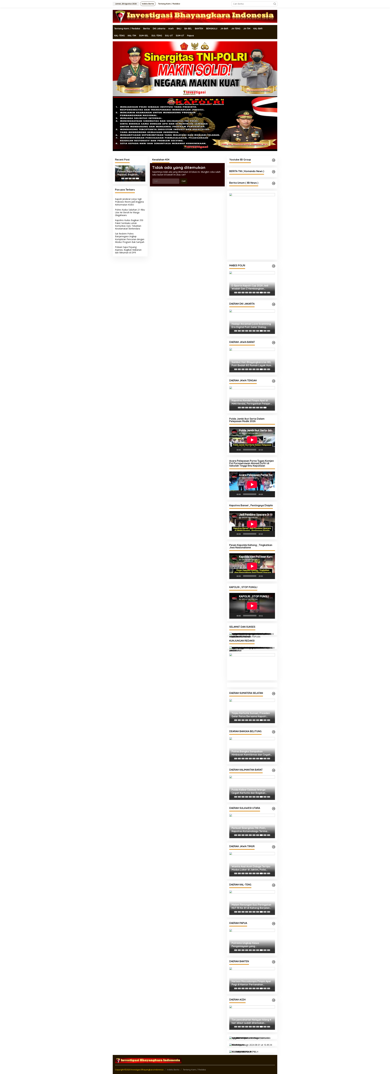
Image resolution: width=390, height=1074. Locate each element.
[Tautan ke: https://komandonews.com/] (273, 172)
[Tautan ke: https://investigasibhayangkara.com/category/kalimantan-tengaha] (273, 885)
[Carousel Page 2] (126, 178)
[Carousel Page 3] (130, 178)
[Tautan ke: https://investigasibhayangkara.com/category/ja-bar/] (273, 342)
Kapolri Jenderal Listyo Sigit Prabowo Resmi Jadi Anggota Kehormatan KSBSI (129, 202)
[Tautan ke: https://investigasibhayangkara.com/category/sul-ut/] (273, 808)
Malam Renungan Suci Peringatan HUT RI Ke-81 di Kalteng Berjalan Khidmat (251, 906)
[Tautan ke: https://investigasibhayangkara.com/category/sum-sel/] (273, 693)
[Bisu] (266, 449)
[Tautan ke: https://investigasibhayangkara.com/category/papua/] (273, 923)
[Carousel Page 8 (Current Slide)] (261, 292)
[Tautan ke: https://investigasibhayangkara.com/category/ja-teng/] (273, 381)
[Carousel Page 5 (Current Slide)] (137, 178)
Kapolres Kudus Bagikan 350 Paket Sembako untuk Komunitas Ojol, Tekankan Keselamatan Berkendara (129, 224)
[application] (252, 440)
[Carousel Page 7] (257, 292)
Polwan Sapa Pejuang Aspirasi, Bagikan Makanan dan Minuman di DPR (130, 173)
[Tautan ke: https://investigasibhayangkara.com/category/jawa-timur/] (273, 847)
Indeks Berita (173, 1069)
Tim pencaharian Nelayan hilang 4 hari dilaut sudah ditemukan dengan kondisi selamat (251, 1021)
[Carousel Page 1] (122, 178)
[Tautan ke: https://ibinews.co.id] (273, 183)
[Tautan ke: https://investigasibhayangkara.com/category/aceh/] (273, 1000)
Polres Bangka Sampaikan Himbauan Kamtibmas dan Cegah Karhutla (251, 753)
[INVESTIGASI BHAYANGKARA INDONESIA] (195, 16)
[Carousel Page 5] (250, 292)
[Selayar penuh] (271, 449)
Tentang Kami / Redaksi (194, 1069)
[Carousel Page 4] (133, 178)
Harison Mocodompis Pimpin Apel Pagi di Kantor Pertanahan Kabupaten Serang (251, 983)
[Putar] (233, 449)
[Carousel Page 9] (264, 292)
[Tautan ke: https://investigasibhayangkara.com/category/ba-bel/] (273, 732)
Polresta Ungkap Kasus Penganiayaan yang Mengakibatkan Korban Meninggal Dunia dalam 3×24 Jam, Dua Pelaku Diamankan (252, 944)
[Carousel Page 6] (253, 292)
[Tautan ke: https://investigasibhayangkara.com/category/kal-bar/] (273, 770)
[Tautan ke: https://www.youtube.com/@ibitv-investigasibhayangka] (273, 160)
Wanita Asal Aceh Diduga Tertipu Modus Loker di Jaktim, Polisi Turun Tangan (251, 868)
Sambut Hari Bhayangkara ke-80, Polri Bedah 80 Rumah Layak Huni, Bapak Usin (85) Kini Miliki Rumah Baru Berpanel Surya (252, 364)
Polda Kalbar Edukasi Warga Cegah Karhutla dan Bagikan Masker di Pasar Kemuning (248, 791)
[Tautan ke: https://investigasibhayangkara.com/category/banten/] (273, 962)
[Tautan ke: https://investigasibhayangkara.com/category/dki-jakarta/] (273, 304)
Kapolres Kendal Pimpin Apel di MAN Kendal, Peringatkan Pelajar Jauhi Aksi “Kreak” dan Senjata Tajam (251, 402)
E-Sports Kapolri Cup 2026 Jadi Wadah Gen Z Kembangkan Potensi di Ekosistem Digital (250, 287)
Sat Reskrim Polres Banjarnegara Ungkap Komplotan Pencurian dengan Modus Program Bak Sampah (129, 237)
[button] (274, 3)
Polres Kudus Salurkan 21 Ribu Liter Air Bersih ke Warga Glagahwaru (130, 212)
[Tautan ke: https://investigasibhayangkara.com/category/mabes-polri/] (273, 266)
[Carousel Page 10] (268, 292)
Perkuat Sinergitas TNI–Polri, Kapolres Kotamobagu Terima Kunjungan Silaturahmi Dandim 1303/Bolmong (249, 829)
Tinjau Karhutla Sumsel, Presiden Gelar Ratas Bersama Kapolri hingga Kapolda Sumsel (251, 715)
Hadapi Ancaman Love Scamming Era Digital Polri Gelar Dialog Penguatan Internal (251, 325)
